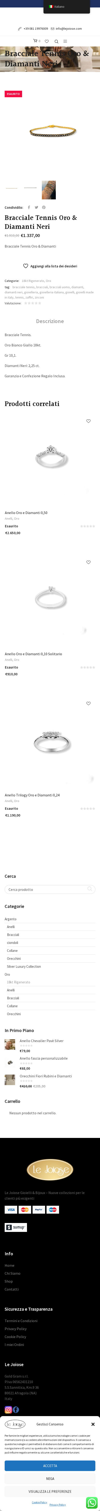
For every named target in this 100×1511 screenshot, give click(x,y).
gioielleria (31, 292)
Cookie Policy (39, 1502)
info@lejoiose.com (69, 28)
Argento (11, 919)
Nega (50, 1478)
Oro (48, 281)
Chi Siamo (12, 1273)
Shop (9, 1281)
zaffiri (29, 297)
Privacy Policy (58, 1504)
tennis (19, 297)
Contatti (12, 1289)
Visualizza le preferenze (50, 1491)
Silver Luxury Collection (24, 966)
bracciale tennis (24, 287)
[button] (93, 1424)
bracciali (42, 287)
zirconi (39, 297)
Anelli (8, 518)
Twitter (36, 207)
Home (9, 1265)
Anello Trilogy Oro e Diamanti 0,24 (32, 795)
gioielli (69, 292)
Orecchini (14, 958)
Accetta (50, 1466)
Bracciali (13, 934)
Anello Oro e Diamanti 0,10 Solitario (33, 653)
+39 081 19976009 (35, 28)
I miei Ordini (14, 1344)
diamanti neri (14, 292)
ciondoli (12, 942)
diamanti (77, 287)
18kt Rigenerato (33, 281)
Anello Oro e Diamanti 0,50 (26, 512)
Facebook (29, 207)
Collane (12, 950)
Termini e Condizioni (21, 1320)
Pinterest (44, 207)
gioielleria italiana (52, 292)
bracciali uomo (60, 287)
